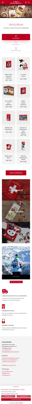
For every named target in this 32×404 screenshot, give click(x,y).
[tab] (16, 37)
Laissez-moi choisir (16, 399)
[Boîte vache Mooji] (8, 145)
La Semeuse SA (6, 375)
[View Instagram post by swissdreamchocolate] (28, 273)
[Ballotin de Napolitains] (8, 117)
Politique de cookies (14, 393)
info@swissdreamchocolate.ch (10, 352)
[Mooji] (16, 232)
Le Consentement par (16, 402)
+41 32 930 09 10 (6, 350)
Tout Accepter (23, 396)
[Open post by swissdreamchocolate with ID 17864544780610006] (16, 260)
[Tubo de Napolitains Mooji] (23, 145)
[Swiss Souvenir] (16, 190)
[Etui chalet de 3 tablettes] (8, 91)
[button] (3, 2)
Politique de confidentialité (9, 360)
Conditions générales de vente (10, 358)
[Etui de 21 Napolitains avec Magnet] (23, 117)
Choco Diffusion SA (7, 371)
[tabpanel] (16, 111)
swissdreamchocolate (15, 248)
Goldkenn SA (5, 373)
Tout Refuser (8, 396)
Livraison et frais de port (9, 362)
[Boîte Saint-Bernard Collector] (8, 64)
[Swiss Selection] (16, 211)
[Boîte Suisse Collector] (23, 91)
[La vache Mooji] (23, 64)
